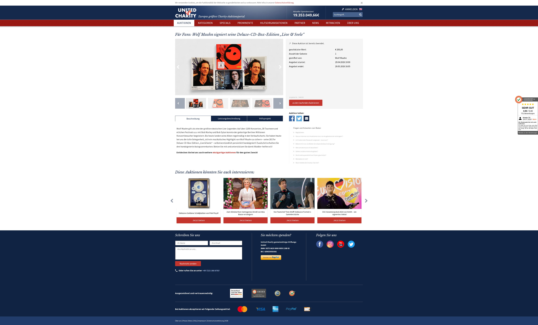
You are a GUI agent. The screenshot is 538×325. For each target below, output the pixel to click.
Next (280, 67)
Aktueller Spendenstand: (303, 11)
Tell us (306, 118)
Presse (185, 321)
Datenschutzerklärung (284, 2)
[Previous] (180, 103)
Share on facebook (292, 118)
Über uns (178, 321)
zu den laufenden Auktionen (305, 102)
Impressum (202, 321)
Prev (178, 67)
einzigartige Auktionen (224, 152)
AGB (226, 321)
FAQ (195, 321)
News (190, 321)
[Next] (278, 103)
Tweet (299, 118)
